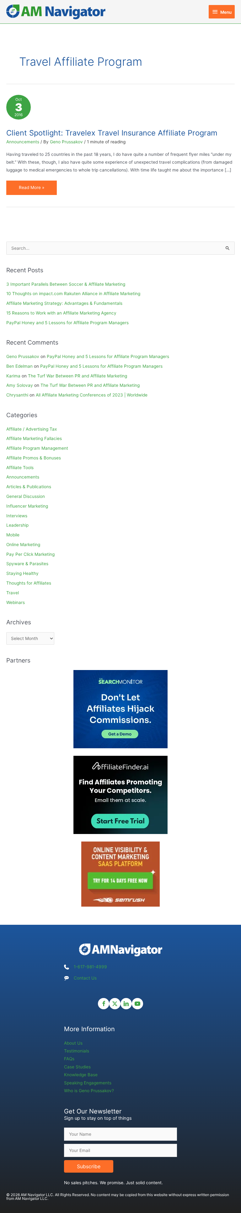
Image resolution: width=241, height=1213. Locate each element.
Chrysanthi (17, 394)
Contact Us (85, 977)
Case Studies (77, 1066)
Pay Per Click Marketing (30, 554)
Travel (12, 592)
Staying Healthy (22, 573)
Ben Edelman (19, 366)
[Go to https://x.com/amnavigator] (114, 1003)
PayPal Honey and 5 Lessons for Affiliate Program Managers (67, 322)
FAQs (69, 1058)
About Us (73, 1043)
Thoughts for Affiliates (28, 583)
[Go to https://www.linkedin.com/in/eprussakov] (126, 1003)
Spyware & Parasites (27, 563)
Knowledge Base (81, 1074)
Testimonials (76, 1050)
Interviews (16, 515)
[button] (88, 1166)
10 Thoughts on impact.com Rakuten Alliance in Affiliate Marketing (73, 293)
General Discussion (25, 496)
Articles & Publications (28, 486)
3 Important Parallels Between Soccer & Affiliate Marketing (65, 284)
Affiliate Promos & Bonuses (33, 457)
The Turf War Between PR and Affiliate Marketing (77, 375)
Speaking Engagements (87, 1082)
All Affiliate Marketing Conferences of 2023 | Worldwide (91, 394)
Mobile (12, 534)
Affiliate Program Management (37, 448)
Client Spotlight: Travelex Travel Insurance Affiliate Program (111, 132)
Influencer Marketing (27, 506)
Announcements (22, 141)
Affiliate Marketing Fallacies (34, 438)
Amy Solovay (19, 385)
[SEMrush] (120, 873)
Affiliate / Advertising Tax (31, 429)
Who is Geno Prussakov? (89, 1090)
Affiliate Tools (20, 467)
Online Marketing (23, 544)
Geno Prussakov (22, 356)
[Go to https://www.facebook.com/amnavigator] (103, 1003)
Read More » (31, 190)
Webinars (15, 602)
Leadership (17, 525)
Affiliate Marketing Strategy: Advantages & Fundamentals (64, 303)
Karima (13, 375)
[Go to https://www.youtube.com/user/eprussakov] (137, 1003)
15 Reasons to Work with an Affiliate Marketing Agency (61, 312)
